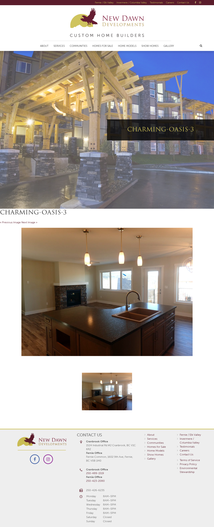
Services (59, 45)
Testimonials (156, 2)
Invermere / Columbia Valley (132, 2)
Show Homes (149, 45)
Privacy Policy (188, 464)
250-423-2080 (95, 480)
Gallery (169, 45)
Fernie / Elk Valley (104, 2)
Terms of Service (190, 460)
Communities (78, 45)
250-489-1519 (95, 473)
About (44, 45)
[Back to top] (204, 517)
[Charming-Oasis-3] (107, 292)
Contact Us (183, 2)
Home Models (127, 45)
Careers (170, 2)
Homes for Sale (102, 45)
